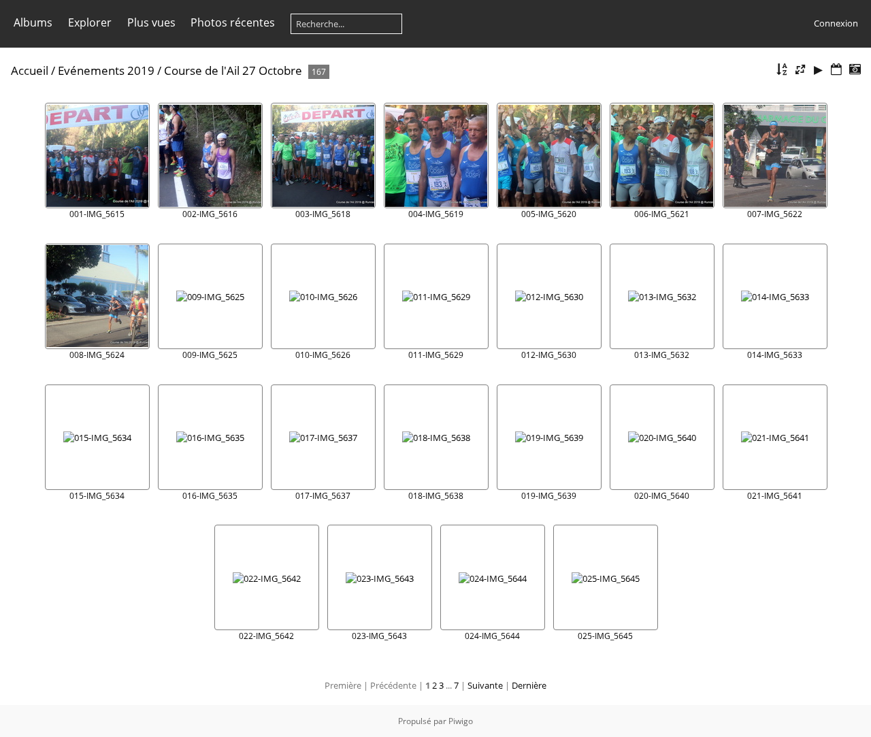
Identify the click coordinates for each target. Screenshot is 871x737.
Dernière (529, 685)
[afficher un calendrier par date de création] (855, 69)
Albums (33, 22)
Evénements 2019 (106, 70)
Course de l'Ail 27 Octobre (233, 70)
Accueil (29, 70)
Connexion (836, 23)
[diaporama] (818, 69)
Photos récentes (233, 22)
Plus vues (151, 22)
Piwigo (460, 721)
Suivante (485, 685)
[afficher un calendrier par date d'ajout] (836, 69)
